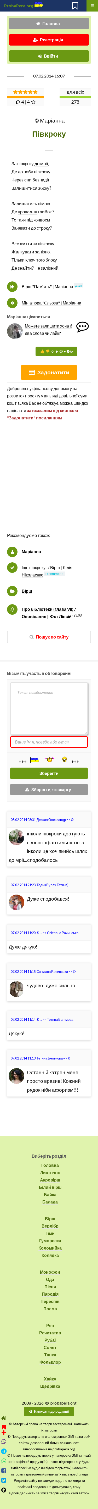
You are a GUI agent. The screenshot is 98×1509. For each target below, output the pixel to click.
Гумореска (50, 1240)
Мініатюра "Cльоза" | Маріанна (51, 302)
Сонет (50, 1347)
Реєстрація (51, 39)
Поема (50, 1308)
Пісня (50, 1286)
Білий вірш (50, 1187)
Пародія (50, 1293)
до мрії (41, 163)
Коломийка (50, 1247)
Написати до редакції (51, 1411)
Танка (50, 1354)
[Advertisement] (49, 482)
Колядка (50, 1255)
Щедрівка (50, 1386)
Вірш (27, 591)
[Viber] (4, 1441)
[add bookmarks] (4, 1429)
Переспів (50, 1301)
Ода (50, 1279)
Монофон (50, 1271)
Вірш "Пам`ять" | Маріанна (47, 286)
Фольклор (50, 1362)
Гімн (50, 1233)
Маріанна (31, 551)
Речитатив (50, 1332)
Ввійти (51, 55)
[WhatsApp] (4, 1461)
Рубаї (50, 1340)
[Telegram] (4, 1451)
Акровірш (50, 1179)
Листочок (50, 1172)
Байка (50, 1194)
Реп (50, 1325)
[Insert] (34, 760)
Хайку (50, 1378)
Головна (51, 23)
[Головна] (4, 1418)
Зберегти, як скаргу (51, 789)
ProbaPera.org (18, 5)
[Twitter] (4, 1480)
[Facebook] (4, 1470)
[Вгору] (4, 1490)
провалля (27, 211)
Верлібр (50, 1225)
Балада (50, 1201)
